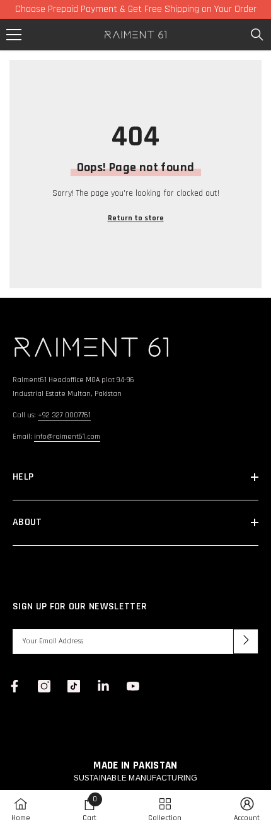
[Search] (257, 34)
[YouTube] (133, 686)
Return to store (136, 218)
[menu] (13, 34)
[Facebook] (14, 686)
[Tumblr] (103, 686)
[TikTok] (74, 686)
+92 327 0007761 (64, 415)
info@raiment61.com (67, 436)
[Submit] (245, 641)
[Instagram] (44, 686)
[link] (89, 809)
